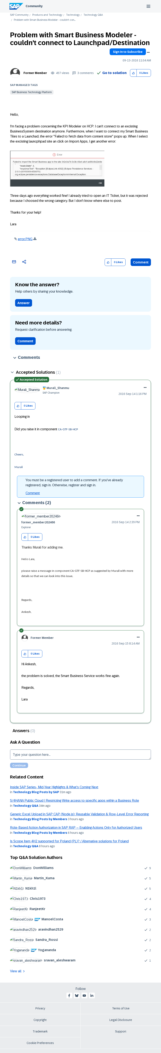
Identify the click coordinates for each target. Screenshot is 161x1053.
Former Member (35, 73)
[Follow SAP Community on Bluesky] (76, 995)
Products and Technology (47, 15)
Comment (141, 262)
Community (34, 6)
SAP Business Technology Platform (32, 92)
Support (120, 1031)
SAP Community (19, 15)
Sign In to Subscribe (128, 51)
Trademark (40, 1031)
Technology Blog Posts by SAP (36, 792)
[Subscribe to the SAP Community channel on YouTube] (84, 995)
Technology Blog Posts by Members (40, 819)
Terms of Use (121, 1008)
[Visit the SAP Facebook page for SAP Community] (69, 995)
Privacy (40, 1008)
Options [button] (148, 52)
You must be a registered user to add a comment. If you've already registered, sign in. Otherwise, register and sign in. (74, 482)
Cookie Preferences (40, 1043)
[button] (133, 73)
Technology (73, 15)
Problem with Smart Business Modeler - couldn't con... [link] (44, 20)
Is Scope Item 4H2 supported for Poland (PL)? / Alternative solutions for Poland (69, 841)
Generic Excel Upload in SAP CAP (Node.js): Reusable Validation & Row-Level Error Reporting (79, 814)
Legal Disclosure (120, 1020)
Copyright (40, 1020)
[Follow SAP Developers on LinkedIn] (91, 995)
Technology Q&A (93, 15)
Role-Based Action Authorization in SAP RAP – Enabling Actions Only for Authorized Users (76, 827)
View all (15, 971)
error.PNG (25, 239)
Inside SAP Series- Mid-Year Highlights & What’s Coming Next (54, 787)
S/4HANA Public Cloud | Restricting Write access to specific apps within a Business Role (74, 800)
